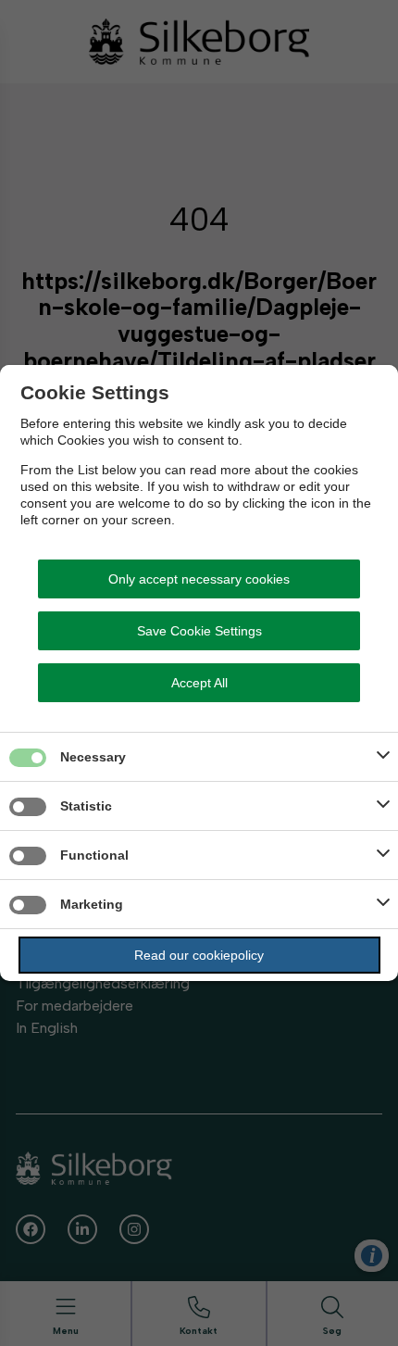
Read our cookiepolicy (199, 955)
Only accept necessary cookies (199, 579)
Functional (94, 855)
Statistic (86, 806)
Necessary (93, 756)
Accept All (199, 682)
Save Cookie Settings (199, 630)
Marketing (91, 904)
